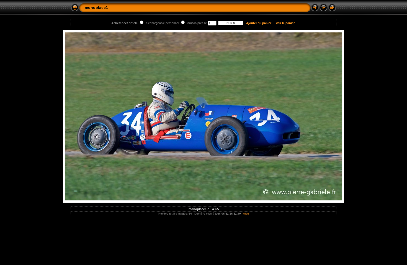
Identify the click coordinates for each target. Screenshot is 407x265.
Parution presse (196, 23)
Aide (246, 213)
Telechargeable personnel (161, 23)
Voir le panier (285, 23)
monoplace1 (96, 7)
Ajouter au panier (258, 23)
